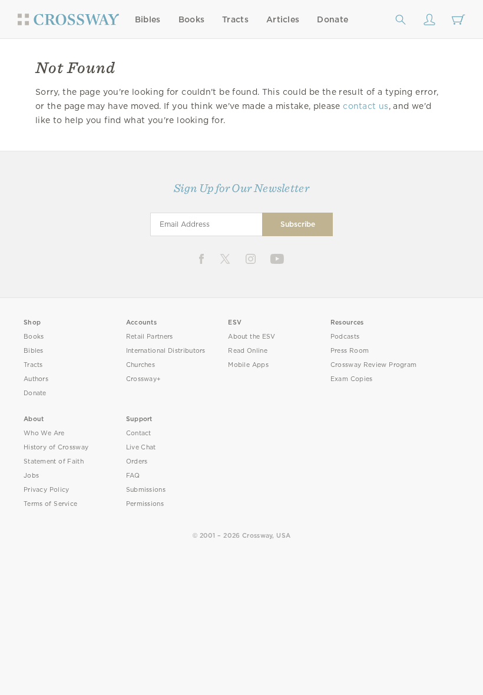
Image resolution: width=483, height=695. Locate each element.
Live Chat (141, 447)
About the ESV (252, 336)
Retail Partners (149, 336)
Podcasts (344, 336)
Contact (138, 433)
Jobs (31, 475)
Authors (36, 379)
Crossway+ (143, 379)
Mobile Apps (248, 365)
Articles (282, 19)
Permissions (145, 504)
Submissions (146, 490)
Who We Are (44, 433)
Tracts (235, 19)
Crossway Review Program (373, 365)
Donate (332, 19)
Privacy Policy (47, 490)
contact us (365, 106)
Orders (137, 461)
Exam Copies (351, 379)
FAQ (133, 475)
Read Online (247, 351)
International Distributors (166, 351)
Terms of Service (50, 504)
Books (191, 19)
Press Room (349, 351)
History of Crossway (56, 447)
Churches (140, 365)
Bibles (148, 19)
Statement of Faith (54, 461)
